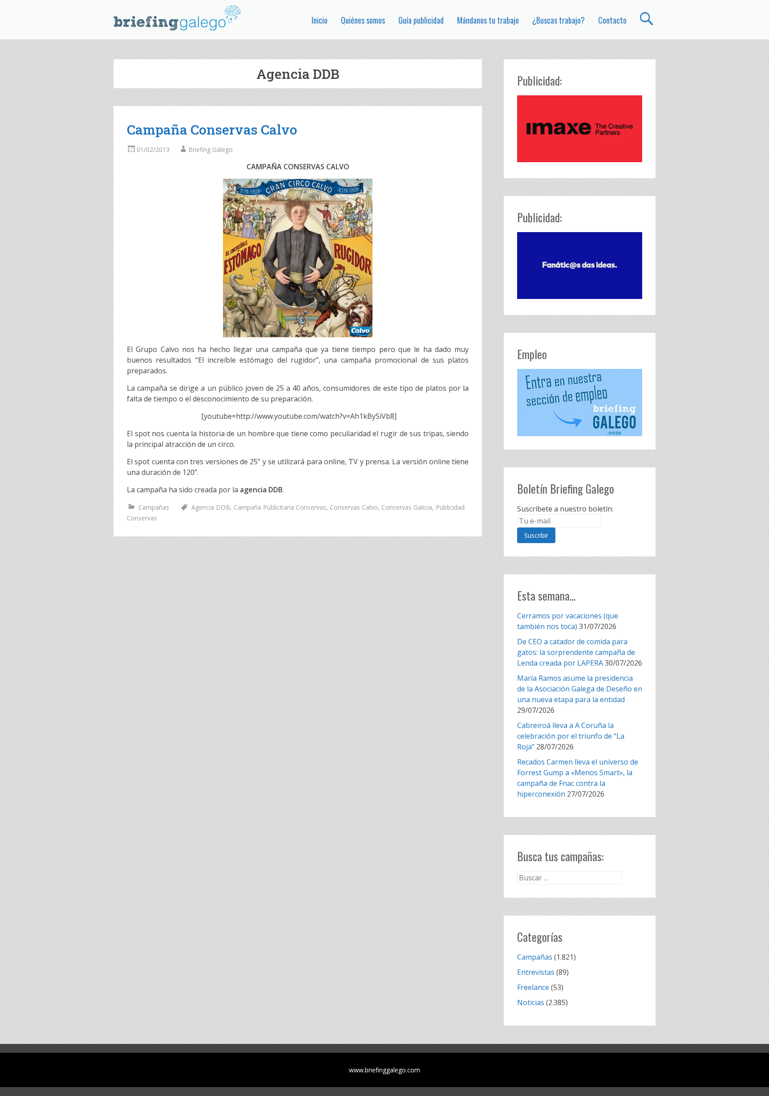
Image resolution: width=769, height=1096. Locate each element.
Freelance (533, 987)
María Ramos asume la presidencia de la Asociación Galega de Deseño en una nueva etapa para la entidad (579, 688)
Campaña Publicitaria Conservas (280, 507)
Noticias (530, 1002)
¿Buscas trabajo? (558, 20)
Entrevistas (535, 972)
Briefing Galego (210, 149)
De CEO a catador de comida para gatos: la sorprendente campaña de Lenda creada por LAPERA (576, 652)
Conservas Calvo (354, 507)
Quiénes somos (363, 20)
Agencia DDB (210, 507)
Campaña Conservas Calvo (212, 129)
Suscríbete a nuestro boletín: (565, 509)
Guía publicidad (421, 20)
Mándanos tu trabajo (488, 20)
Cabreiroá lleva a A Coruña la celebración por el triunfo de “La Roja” (570, 736)
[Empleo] (579, 402)
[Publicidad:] (579, 159)
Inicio (320, 20)
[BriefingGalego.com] (177, 17)
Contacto (612, 20)
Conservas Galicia (406, 507)
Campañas (153, 507)
